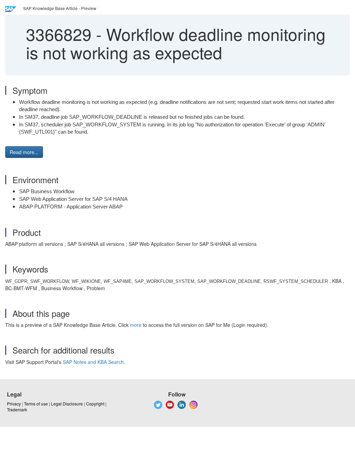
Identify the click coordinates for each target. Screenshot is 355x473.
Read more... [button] (24, 152)
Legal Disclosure (67, 404)
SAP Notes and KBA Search (93, 361)
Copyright (95, 404)
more (135, 324)
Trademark (17, 409)
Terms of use (36, 404)
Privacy (14, 404)
